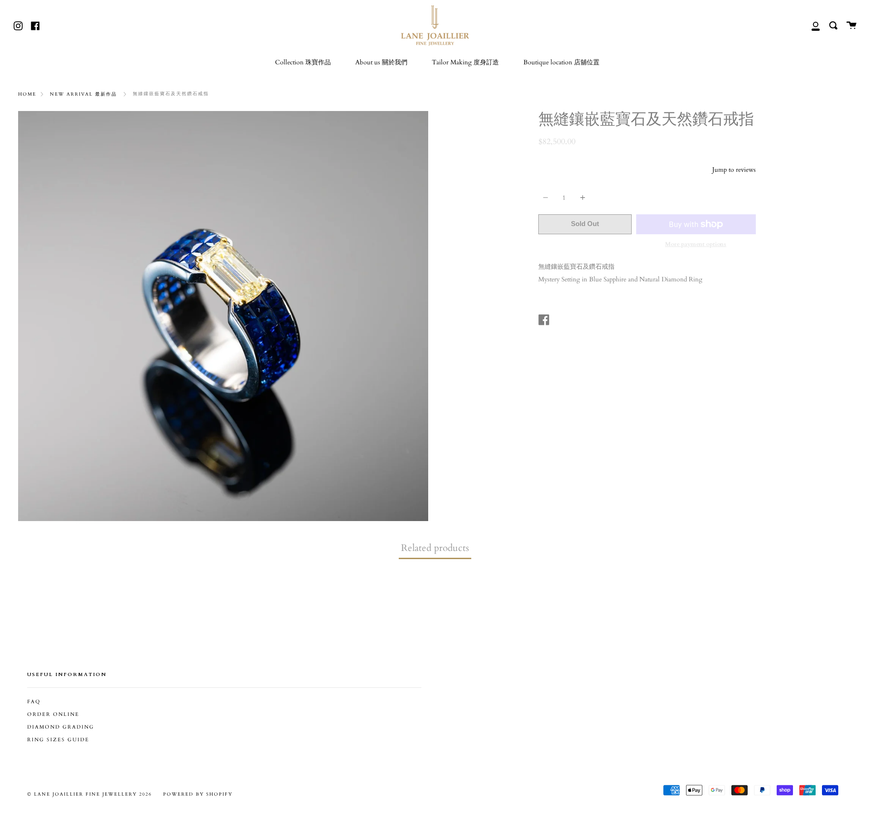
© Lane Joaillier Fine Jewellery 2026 (89, 794)
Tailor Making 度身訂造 (465, 62)
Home (27, 94)
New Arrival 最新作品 (83, 94)
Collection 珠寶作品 (303, 62)
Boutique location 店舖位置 (561, 62)
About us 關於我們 (381, 62)
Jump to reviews (734, 169)
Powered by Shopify (197, 794)
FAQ (33, 702)
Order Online (53, 714)
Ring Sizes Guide (58, 740)
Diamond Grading (60, 727)
